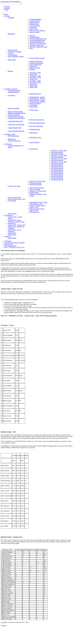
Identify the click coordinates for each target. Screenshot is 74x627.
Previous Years (8, 244)
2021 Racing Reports (10, 246)
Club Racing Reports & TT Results (14, 242)
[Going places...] (11, 1)
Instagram (7, 8)
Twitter (6, 9)
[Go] (21, 3)
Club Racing (8, 241)
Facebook (7, 6)
